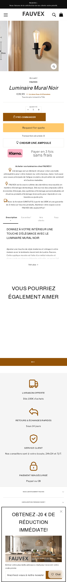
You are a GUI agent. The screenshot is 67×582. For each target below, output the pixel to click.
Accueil (32, 78)
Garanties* (26, 217)
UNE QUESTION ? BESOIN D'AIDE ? (33, 502)
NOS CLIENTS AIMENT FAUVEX (33, 492)
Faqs (56, 217)
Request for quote (33, 127)
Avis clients (41, 219)
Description (11, 217)
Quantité (33, 107)
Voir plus (32, 265)
